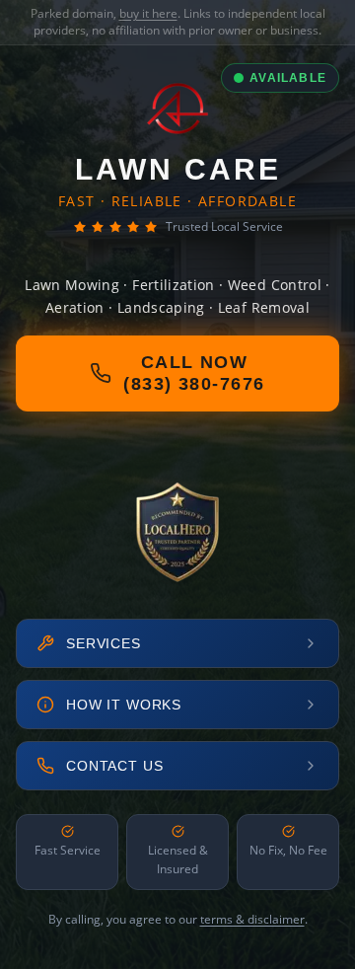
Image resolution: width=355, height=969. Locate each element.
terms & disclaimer (252, 919)
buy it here (148, 13)
